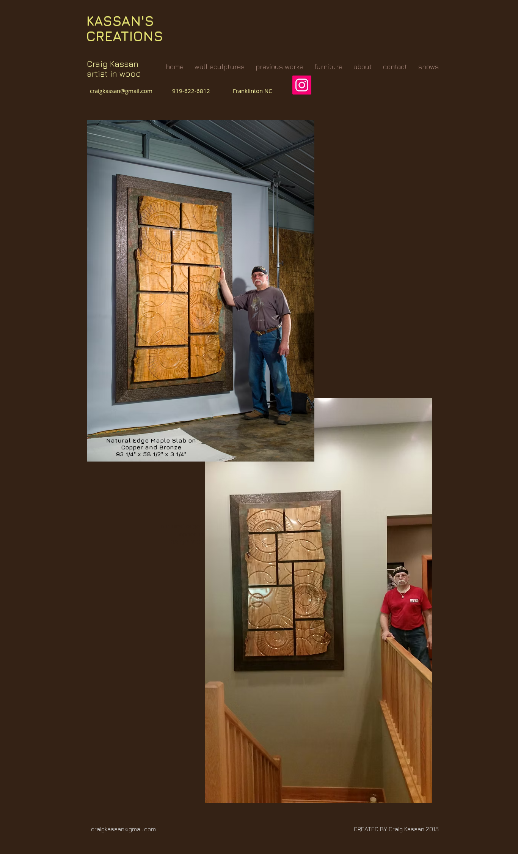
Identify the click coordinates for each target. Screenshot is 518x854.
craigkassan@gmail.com (122, 91)
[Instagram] (301, 85)
